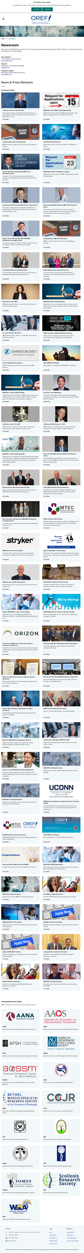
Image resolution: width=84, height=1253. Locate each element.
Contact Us (52, 1235)
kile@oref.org (5, 67)
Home (3, 39)
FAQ (50, 1232)
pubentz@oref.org (6, 61)
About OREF (70, 1232)
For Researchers (72, 1238)
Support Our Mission (73, 1240)
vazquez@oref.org (6, 74)
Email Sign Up (53, 1238)
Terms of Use (53, 1243)
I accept (36, 9)
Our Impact (70, 1235)
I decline (47, 9)
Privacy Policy (53, 1240)
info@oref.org (12, 1240)
